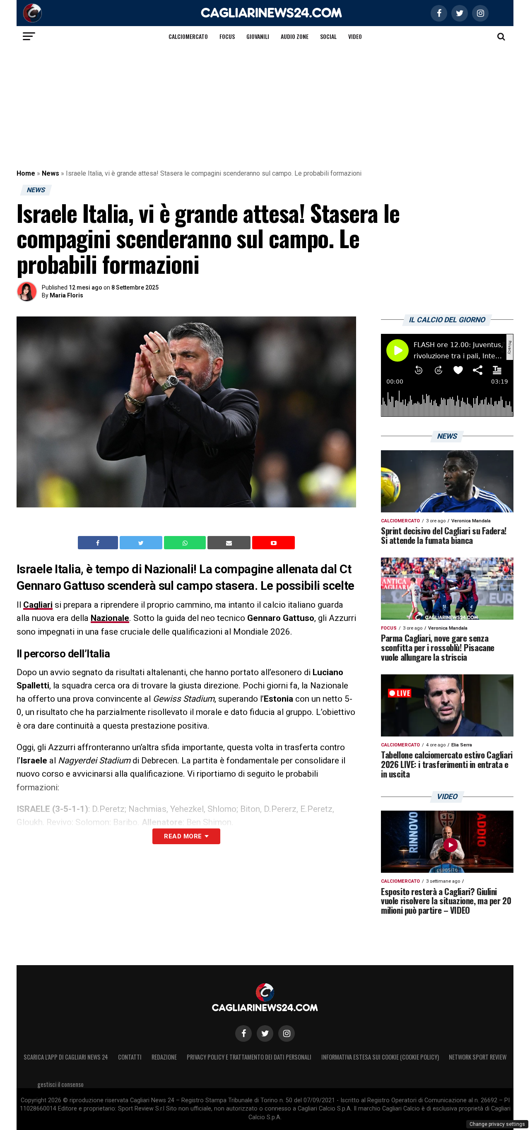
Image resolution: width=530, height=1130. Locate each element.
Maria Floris (66, 295)
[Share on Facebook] (99, 542)
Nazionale (110, 618)
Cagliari (38, 605)
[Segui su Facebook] (243, 1033)
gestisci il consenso (60, 1084)
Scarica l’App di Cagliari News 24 (66, 1057)
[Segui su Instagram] (286, 1033)
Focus (227, 36)
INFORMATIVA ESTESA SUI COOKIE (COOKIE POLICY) (380, 1057)
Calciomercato (188, 36)
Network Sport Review (477, 1057)
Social (328, 36)
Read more (183, 836)
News (50, 173)
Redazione (164, 1057)
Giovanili (257, 36)
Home (26, 173)
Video (355, 36)
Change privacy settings (497, 1124)
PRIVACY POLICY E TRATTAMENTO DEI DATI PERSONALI (249, 1057)
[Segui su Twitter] (265, 1033)
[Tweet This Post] (142, 542)
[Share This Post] (186, 542)
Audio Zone (294, 36)
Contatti (130, 1057)
